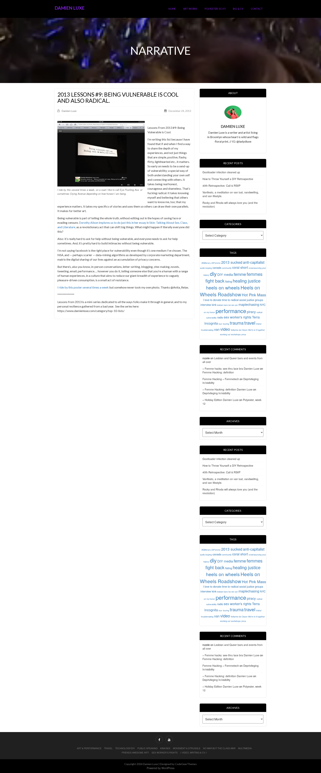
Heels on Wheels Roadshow (230, 291)
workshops (236, 334)
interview (205, 305)
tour (220, 323)
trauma (237, 323)
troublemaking (207, 330)
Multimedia (245, 748)
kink (214, 305)
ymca (243, 334)
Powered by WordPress (160, 768)
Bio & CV (238, 8)
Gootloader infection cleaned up (221, 172)
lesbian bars (222, 305)
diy (213, 273)
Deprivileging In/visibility (216, 393)
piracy (251, 311)
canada (217, 268)
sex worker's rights (237, 317)
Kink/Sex (165, 748)
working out (225, 334)
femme (240, 274)
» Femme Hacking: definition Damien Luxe (227, 389)
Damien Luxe (69, 8)
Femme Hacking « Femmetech (220, 379)
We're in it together (256, 330)
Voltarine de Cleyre (239, 330)
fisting (228, 281)
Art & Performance (89, 748)
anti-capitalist (254, 262)
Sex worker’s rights (165, 752)
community (226, 268)
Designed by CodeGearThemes (178, 764)
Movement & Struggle (186, 748)
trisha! (259, 323)
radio (220, 317)
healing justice (246, 281)
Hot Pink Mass (254, 294)
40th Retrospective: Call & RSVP (221, 185)
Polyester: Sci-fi (215, 8)
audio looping (206, 268)
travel (249, 322)
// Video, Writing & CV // (193, 752)
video (225, 329)
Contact (257, 8)
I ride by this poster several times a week (83, 287)
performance (231, 311)
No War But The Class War (219, 748)
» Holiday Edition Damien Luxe (220, 400)
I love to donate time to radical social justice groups (233, 300)
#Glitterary (206, 263)
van (217, 329)
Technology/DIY (125, 748)
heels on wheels (223, 287)
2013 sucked (231, 262)
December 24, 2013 (179, 110)
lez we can (233, 305)
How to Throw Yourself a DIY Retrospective (227, 179)
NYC (263, 305)
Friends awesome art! (135, 752)
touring (226, 323)
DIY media (225, 274)
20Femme (216, 263)
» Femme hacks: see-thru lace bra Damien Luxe (230, 368)
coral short (240, 267)
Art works (190, 8)
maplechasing (249, 304)
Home (172, 8)
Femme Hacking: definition (218, 372)
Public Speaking (147, 748)
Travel (108, 748)
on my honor (209, 312)
